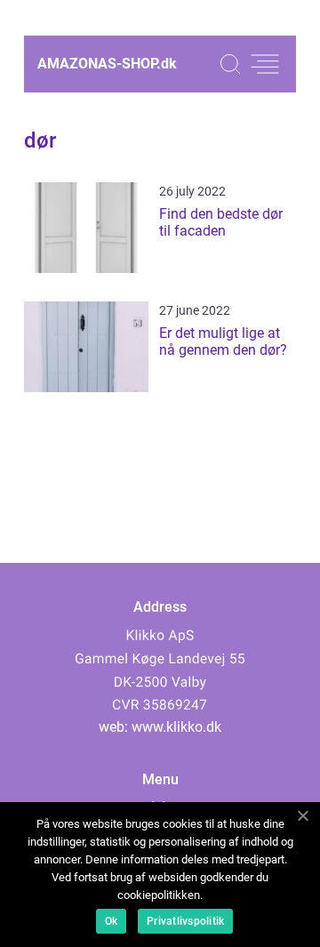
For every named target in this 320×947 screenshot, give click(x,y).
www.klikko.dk (176, 726)
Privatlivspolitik (185, 921)
